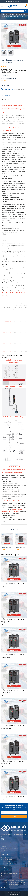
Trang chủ (3, 846)
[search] (25, 11)
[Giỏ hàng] (25, 6)
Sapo (17, 894)
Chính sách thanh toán (6, 857)
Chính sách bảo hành (6, 863)
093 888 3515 (6, 870)
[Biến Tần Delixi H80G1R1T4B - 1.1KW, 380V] (14, 746)
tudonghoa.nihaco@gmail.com (13, 873)
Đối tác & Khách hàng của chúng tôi (9, 848)
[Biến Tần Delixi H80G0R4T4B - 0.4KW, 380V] (14, 782)
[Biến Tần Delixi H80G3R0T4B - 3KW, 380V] (14, 640)
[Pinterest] (4, 887)
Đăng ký (14, 816)
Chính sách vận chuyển (6, 859)
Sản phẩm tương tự (14, 530)
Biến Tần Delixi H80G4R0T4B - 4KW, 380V (20, 547)
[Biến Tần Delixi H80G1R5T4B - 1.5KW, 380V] (14, 711)
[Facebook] (1, 887)
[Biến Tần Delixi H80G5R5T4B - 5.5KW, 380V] (7, 539)
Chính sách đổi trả (5, 861)
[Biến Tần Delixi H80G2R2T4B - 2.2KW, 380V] (14, 675)
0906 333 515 (8, 89)
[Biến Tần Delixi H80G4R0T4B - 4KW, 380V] (21, 539)
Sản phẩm (3, 850)
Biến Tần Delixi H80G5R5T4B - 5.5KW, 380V (7, 547)
